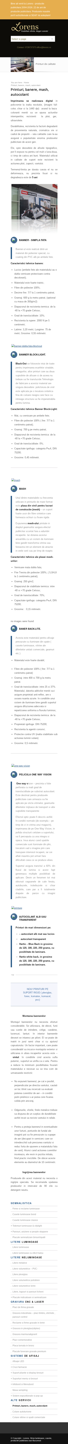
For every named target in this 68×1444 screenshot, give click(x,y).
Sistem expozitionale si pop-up (28, 1396)
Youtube (38, 53)
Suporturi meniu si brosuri (25, 1378)
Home (26, 82)
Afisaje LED (18, 1361)
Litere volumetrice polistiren (26, 1280)
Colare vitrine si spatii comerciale (29, 1417)
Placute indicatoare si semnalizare (29, 1297)
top (12, 975)
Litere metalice (20, 1263)
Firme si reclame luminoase (26, 1208)
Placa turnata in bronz (23, 1345)
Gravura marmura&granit (25, 1334)
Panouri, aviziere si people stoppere (30, 1231)
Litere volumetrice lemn (24, 1286)
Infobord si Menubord (23, 1384)
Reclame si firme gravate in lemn (29, 1322)
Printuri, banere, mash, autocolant (30, 1406)
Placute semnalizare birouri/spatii (29, 1237)
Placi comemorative (22, 1340)
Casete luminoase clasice (25, 1220)
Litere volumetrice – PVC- (25, 1268)
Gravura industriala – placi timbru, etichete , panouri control (34, 1315)
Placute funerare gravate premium (29, 1351)
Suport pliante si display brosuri (28, 1373)
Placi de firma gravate (23, 1307)
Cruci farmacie (20, 1367)
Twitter (33, 53)
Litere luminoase (21, 1247)
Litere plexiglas (20, 1274)
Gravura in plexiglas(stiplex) (26, 1328)
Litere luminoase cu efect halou (28, 1253)
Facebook (27, 53)
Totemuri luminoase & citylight (27, 1226)
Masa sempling (20, 1390)
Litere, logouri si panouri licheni (28, 1291)
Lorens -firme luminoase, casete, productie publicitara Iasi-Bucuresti (31, 1439)
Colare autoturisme (22, 1411)
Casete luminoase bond (24, 1214)
